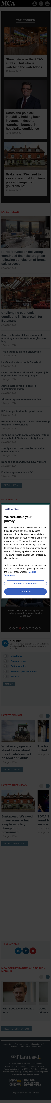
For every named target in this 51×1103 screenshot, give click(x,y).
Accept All (25, 592)
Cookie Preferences (25, 583)
